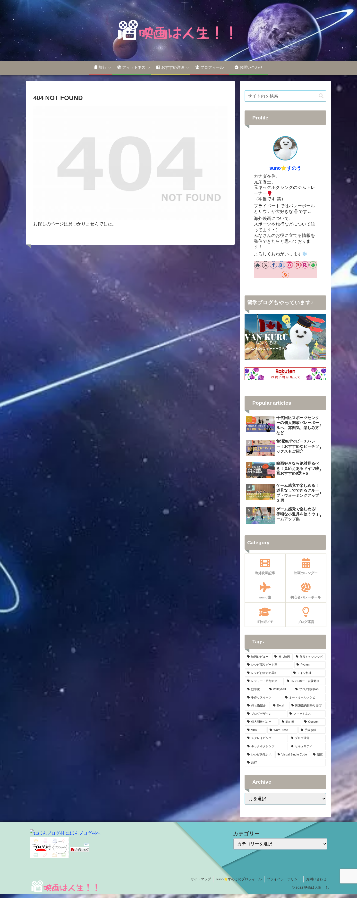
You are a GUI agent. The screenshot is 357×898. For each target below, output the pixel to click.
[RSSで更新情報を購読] (285, 274)
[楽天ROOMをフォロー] (305, 265)
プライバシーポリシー (284, 879)
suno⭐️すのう (285, 168)
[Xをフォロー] (265, 265)
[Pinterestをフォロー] (297, 265)
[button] (321, 96)
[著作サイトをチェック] (257, 265)
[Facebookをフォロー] (273, 265)
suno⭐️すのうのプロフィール (239, 879)
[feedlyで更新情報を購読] (313, 265)
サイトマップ (201, 879)
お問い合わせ (316, 879)
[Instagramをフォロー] (289, 265)
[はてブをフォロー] (281, 265)
